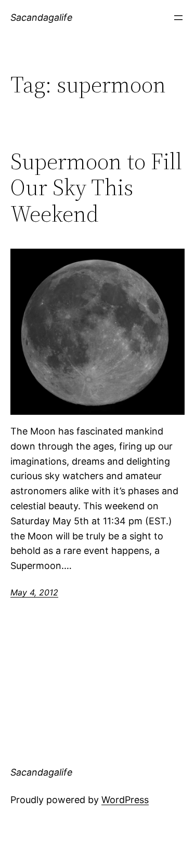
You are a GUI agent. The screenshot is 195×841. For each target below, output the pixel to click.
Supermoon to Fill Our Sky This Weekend (96, 187)
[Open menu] (178, 17)
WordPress (125, 799)
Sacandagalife (41, 17)
